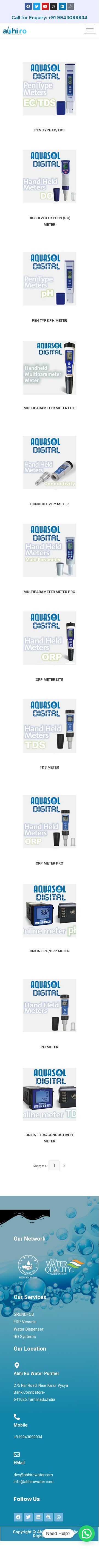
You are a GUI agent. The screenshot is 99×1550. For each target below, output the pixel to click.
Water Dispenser (28, 1329)
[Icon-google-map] (70, 6)
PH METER (49, 1047)
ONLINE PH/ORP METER (49, 951)
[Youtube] (45, 6)
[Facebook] (28, 6)
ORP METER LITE (49, 679)
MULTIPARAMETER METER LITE (49, 408)
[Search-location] (48, 1517)
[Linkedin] (62, 6)
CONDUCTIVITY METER (49, 504)
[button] (86, 1533)
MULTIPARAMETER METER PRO (49, 592)
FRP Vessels (25, 1321)
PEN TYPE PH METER (49, 320)
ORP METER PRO (49, 863)
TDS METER (49, 767)
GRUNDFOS (24, 1314)
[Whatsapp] (58, 1517)
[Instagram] (53, 6)
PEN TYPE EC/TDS (49, 130)
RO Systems (25, 1336)
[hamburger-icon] (90, 30)
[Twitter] (36, 6)
